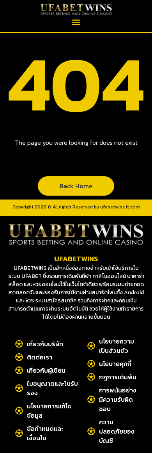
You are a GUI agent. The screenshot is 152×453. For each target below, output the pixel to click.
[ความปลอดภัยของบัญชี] (91, 431)
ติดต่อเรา (39, 357)
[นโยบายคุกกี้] (91, 364)
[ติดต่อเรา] (19, 357)
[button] (76, 22)
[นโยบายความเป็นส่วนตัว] (91, 346)
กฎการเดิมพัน (117, 377)
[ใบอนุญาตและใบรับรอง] (19, 388)
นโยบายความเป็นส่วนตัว (116, 346)
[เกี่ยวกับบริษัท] (19, 344)
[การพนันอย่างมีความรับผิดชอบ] (91, 399)
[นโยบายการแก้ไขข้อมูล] (19, 411)
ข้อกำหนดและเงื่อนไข (45, 433)
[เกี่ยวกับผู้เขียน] (19, 370)
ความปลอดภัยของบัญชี (116, 431)
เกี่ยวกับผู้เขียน (46, 370)
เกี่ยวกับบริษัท (45, 344)
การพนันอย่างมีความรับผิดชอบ (117, 399)
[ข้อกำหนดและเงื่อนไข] (19, 433)
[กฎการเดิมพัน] (91, 377)
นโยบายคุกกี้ (115, 363)
